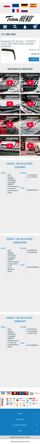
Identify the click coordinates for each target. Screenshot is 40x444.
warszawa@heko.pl (33, 267)
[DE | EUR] (24, 6)
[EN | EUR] (16, 6)
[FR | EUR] (16, 11)
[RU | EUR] (24, 11)
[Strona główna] (20, 18)
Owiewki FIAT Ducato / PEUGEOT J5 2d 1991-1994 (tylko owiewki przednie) (18, 44)
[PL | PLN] (7, 6)
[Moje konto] (25, 26)
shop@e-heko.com (32, 190)
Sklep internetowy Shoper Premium (20, 441)
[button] (5, 26)
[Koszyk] (35, 26)
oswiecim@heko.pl (32, 345)
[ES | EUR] (33, 6)
